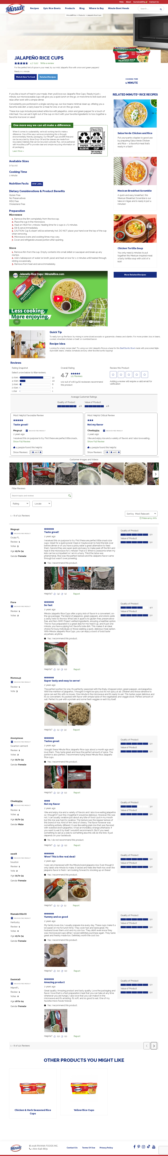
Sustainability (139, 2)
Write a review (47, 63)
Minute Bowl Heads (118, 8)
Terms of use (88, 1148)
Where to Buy (96, 8)
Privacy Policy (106, 1148)
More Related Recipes (135, 275)
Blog (82, 8)
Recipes (34, 8)
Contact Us (154, 2)
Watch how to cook (25, 77)
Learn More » (18, 151)
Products (70, 8)
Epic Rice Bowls (52, 8)
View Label (37, 184)
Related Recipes (48, 77)
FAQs (121, 2)
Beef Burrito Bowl (127, 348)
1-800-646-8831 (40, 1149)
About (128, 2)
